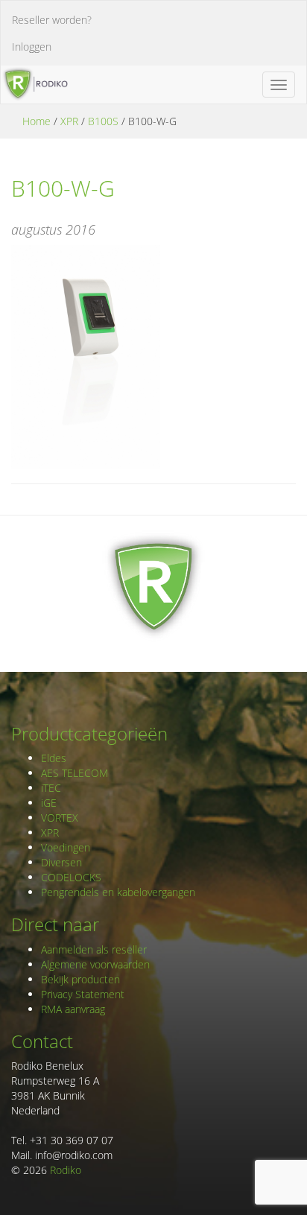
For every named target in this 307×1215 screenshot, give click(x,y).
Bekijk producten (80, 979)
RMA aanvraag (73, 1009)
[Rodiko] (34, 84)
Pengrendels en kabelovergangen (118, 892)
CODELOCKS (71, 877)
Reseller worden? (52, 20)
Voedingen (65, 847)
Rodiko (65, 1170)
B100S (103, 121)
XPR (69, 121)
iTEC (51, 788)
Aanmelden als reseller (94, 949)
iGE (49, 803)
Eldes (53, 758)
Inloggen (31, 46)
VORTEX (59, 817)
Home (36, 121)
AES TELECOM (74, 773)
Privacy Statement (82, 994)
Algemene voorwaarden (95, 964)
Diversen (61, 862)
